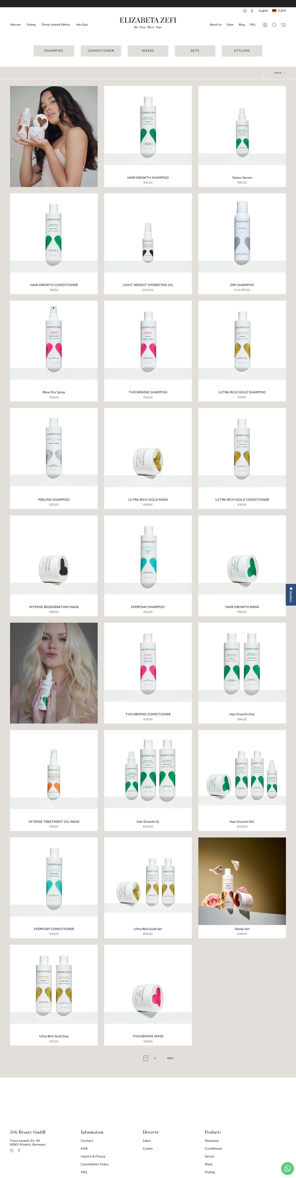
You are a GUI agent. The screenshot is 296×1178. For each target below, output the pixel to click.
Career (148, 1148)
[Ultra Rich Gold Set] (148, 881)
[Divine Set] (242, 881)
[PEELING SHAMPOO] (54, 452)
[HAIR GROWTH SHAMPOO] (148, 129)
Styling (210, 1172)
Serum (209, 1156)
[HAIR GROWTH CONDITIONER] (54, 237)
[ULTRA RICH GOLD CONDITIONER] (242, 452)
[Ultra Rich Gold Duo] (54, 988)
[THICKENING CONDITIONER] (148, 666)
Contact (87, 1141)
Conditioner (213, 1148)
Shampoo (212, 1141)
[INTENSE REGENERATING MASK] (54, 559)
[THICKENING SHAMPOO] (148, 344)
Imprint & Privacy (93, 1156)
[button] (15, 25)
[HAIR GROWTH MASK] (242, 559)
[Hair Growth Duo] (242, 666)
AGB (84, 1148)
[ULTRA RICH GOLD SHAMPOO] (242, 344)
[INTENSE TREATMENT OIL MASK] (54, 774)
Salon (230, 24)
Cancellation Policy (95, 1164)
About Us (216, 24)
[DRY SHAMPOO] (242, 237)
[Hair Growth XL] (148, 774)
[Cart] (283, 25)
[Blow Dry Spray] (54, 344)
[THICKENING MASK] (148, 988)
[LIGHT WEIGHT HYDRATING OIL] (148, 237)
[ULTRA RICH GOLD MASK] (148, 452)
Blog (242, 24)
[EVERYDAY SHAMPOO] (148, 559)
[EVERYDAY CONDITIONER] (54, 881)
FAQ (252, 24)
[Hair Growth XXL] (242, 774)
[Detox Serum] (242, 129)
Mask (209, 1164)
